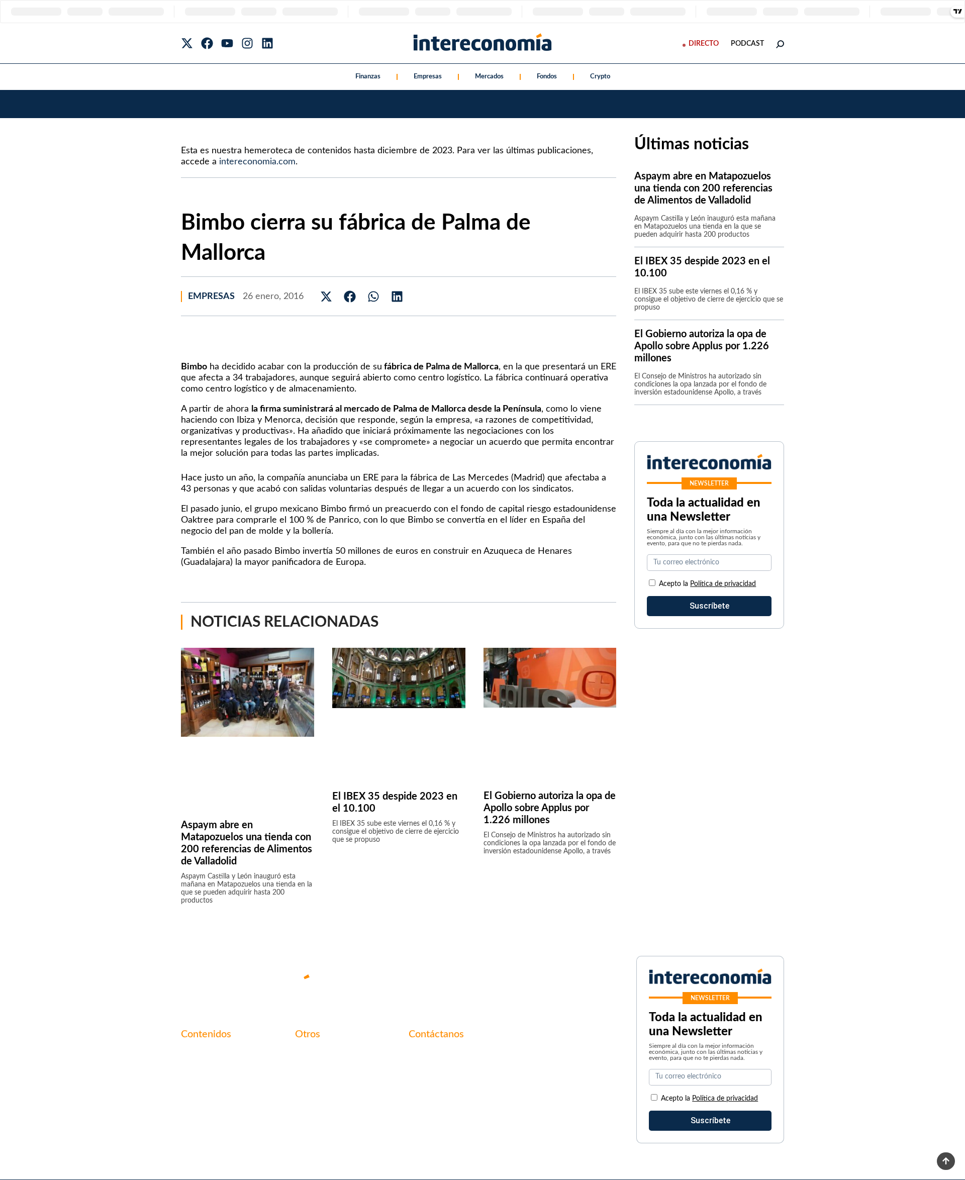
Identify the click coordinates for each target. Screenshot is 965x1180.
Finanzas (367, 76)
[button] (326, 296)
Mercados (489, 76)
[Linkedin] (267, 43)
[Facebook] (207, 43)
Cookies (309, 1107)
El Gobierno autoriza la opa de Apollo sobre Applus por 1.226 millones (550, 808)
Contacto (311, 1055)
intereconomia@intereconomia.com (471, 1061)
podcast (747, 43)
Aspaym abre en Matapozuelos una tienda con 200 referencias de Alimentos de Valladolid (703, 188)
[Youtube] (227, 43)
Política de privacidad (723, 583)
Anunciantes (203, 1072)
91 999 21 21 (432, 1076)
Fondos (547, 76)
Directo (704, 43)
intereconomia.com (257, 161)
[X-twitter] (187, 43)
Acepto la (707, 583)
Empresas (428, 76)
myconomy (200, 1055)
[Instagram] (247, 43)
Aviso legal (313, 1072)
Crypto (600, 76)
